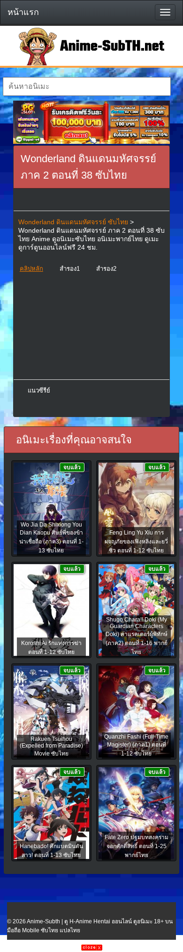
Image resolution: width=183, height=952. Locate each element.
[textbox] (87, 86)
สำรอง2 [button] (106, 268)
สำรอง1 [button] (70, 268)
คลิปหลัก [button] (31, 268)
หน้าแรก (23, 12)
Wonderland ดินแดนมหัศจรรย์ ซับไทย (73, 222)
